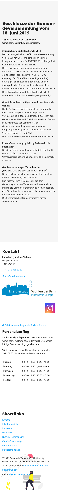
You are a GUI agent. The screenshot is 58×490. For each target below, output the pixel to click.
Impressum (7, 428)
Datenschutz (8, 432)
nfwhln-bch (15, 276)
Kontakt (6, 419)
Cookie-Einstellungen (12, 441)
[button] (50, 308)
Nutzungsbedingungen (13, 436)
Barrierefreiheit (10, 445)
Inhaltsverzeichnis (11, 424)
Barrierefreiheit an (11, 449)
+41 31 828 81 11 (13, 269)
